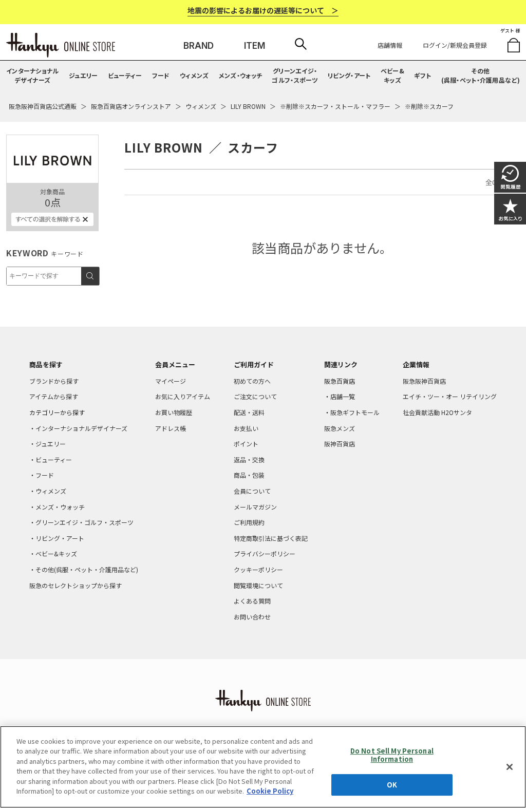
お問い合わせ (252, 616)
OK (392, 785)
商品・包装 (249, 475)
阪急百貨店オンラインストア (131, 106)
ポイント (246, 443)
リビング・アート (349, 75)
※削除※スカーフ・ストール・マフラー (335, 106)
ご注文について (255, 396)
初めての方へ (252, 381)
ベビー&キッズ (392, 75)
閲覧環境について (258, 585)
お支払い (246, 428)
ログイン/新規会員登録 (455, 45)
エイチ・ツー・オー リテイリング (450, 396)
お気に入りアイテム (182, 396)
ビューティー (125, 75)
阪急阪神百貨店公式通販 (43, 106)
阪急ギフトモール (355, 412)
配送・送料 (249, 412)
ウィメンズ (194, 75)
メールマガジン (255, 506)
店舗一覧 (342, 396)
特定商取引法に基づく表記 (271, 538)
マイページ (170, 381)
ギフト (422, 75)
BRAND (198, 46)
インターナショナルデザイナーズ (32, 75)
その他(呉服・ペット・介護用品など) (480, 75)
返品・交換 (249, 459)
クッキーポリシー (258, 569)
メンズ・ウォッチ (240, 75)
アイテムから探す (53, 396)
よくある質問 (252, 600)
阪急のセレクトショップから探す (75, 585)
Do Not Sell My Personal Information (392, 755)
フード (161, 75)
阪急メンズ (339, 428)
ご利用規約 (249, 522)
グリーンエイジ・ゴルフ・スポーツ (294, 75)
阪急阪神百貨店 (424, 381)
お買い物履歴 (173, 412)
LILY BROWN (248, 106)
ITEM (254, 46)
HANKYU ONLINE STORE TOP (60, 45)
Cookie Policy (270, 791)
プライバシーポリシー (264, 553)
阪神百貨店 (339, 443)
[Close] (509, 767)
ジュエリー (83, 75)
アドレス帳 (170, 428)
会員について (252, 490)
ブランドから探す (54, 381)
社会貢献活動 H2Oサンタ (437, 412)
